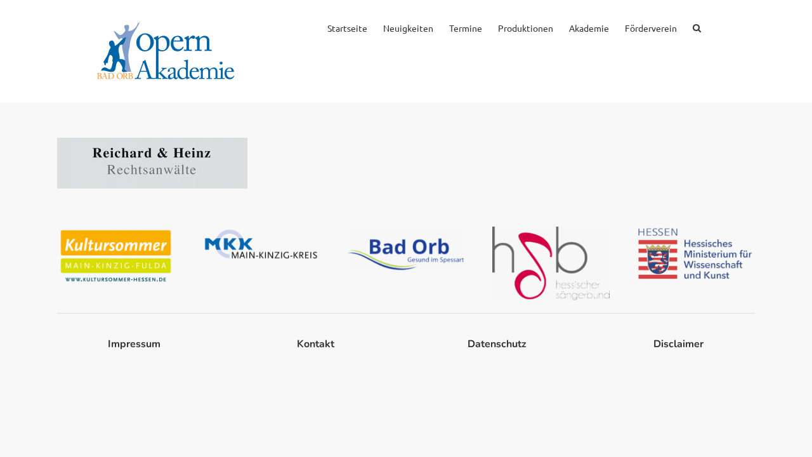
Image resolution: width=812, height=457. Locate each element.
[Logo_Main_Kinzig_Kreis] (261, 232)
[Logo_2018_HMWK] (696, 232)
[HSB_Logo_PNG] (551, 232)
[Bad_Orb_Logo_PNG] (406, 232)
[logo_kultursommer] (115, 232)
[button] (697, 26)
